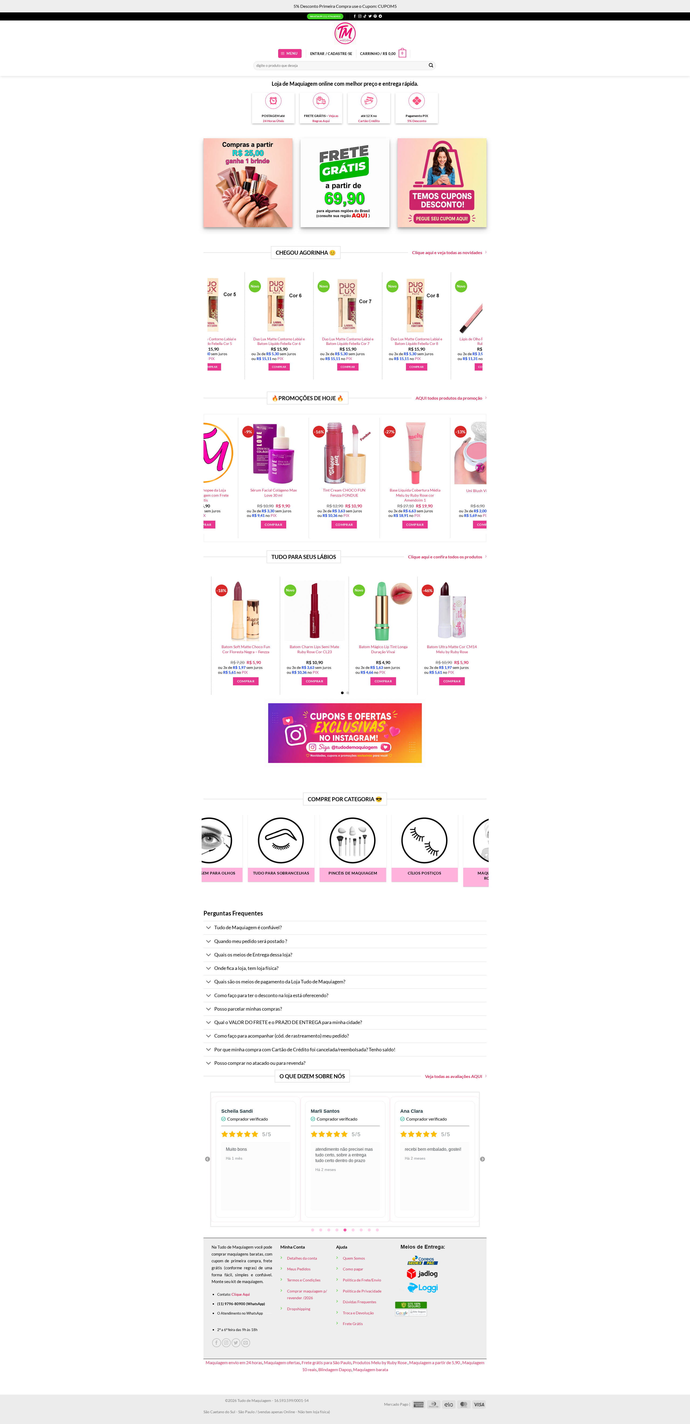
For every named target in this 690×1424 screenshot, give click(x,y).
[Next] (485, 312)
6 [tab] (353, 1230)
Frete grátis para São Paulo (326, 1362)
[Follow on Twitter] (370, 16)
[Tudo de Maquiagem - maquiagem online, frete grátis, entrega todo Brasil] (345, 33)
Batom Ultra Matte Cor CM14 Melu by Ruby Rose (239, 649)
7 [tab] (361, 1230)
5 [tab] (345, 1230)
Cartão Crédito (369, 121)
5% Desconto (416, 121)
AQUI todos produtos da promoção (449, 397)
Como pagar (353, 1269)
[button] (290, 53)
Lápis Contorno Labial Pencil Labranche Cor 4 (376, 649)
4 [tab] (337, 1230)
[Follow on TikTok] (365, 16)
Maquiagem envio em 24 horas (234, 1362)
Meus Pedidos (298, 1269)
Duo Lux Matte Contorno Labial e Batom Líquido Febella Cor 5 (340, 341)
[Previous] (204, 312)
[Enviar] (431, 65)
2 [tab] (321, 1230)
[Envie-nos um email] (245, 1342)
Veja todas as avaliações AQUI (453, 1076)
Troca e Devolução (358, 1313)
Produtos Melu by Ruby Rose (380, 1362)
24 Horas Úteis (273, 121)
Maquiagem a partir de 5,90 (435, 1362)
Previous (207, 1159)
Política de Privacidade (362, 1291)
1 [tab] (313, 1230)
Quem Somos (354, 1258)
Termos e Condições (303, 1280)
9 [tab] (378, 1230)
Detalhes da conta (302, 1258)
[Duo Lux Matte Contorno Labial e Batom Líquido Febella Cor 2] (271, 305)
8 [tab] (370, 1230)
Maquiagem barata (370, 1369)
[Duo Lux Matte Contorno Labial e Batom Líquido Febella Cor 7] (477, 305)
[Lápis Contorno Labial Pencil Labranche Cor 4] (376, 610)
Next (482, 1159)
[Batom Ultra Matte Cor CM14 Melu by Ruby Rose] (238, 610)
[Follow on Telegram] (380, 16)
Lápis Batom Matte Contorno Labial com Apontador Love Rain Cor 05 (307, 651)
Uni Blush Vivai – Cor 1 (408, 490)
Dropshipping (298, 1309)
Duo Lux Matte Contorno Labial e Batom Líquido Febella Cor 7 (477, 341)
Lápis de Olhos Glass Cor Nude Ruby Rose (479, 492)
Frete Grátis (353, 1323)
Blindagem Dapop (334, 1369)
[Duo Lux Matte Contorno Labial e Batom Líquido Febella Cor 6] (409, 305)
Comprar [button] (271, 366)
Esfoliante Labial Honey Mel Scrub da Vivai (445, 649)
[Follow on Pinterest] (375, 16)
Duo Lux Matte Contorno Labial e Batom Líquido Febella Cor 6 (408, 341)
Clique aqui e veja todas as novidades (447, 252)
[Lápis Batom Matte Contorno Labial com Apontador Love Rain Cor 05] (307, 610)
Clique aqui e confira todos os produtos (445, 556)
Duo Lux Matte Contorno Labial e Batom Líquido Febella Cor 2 (271, 341)
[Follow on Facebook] (354, 16)
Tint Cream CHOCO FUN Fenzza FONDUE (267, 492)
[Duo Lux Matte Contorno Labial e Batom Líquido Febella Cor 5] (340, 305)
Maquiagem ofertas (282, 1362)
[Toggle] (208, 928)
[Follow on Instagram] (359, 16)
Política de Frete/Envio (362, 1280)
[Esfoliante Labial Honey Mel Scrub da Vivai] (445, 610)
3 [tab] (329, 1230)
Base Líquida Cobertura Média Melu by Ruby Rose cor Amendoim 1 (338, 495)
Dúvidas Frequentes (359, 1301)
